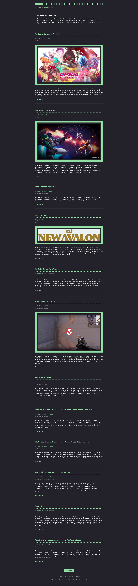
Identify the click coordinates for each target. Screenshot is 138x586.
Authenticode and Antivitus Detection (52, 472)
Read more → (39, 99)
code (37, 513)
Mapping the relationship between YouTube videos (58, 540)
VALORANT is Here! (43, 377)
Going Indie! (41, 215)
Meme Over (39, 4)
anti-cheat (39, 41)
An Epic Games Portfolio (46, 269)
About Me (38, 7)
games (46, 41)
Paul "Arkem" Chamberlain (54, 19)
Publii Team (84, 579)
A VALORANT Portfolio (45, 301)
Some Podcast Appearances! (47, 187)
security (52, 479)
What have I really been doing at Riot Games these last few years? (66, 410)
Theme (68, 579)
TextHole (39, 506)
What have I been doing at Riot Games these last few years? (63, 442)
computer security (42, 479)
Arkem (48, 38)
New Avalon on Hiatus (45, 110)
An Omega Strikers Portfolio (48, 34)
